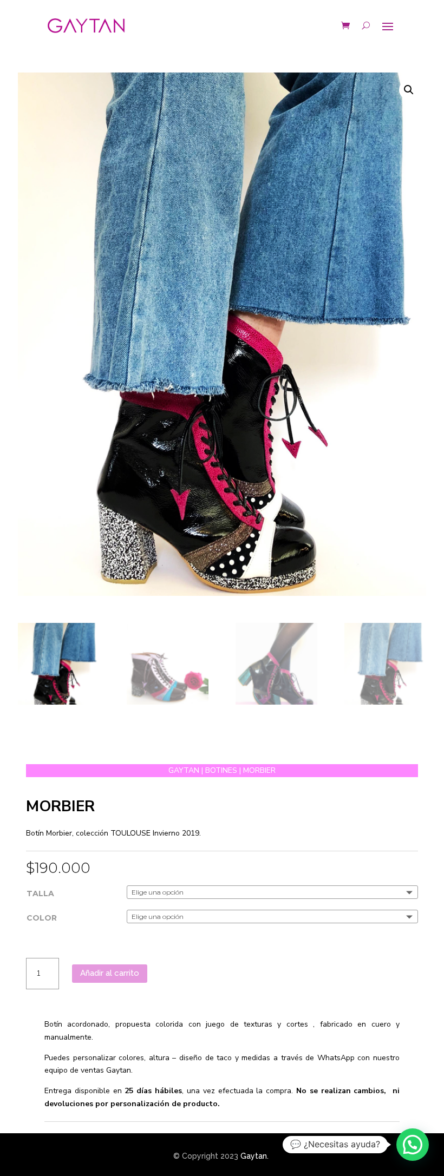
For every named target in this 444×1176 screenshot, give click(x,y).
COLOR (42, 918)
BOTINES (221, 770)
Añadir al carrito (109, 973)
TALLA (40, 893)
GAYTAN (183, 770)
